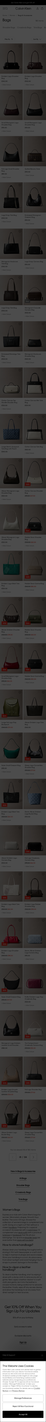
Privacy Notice (18, 1391)
